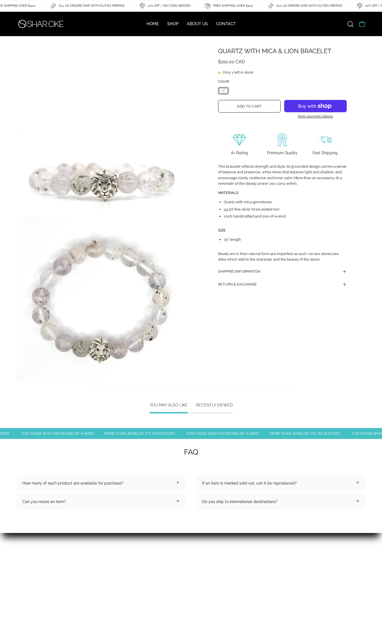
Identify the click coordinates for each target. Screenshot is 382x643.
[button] (350, 24)
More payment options (315, 116)
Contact (24, 574)
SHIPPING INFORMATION (239, 271)
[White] (223, 90)
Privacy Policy (101, 583)
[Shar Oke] (40, 24)
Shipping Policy (103, 574)
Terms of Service (104, 591)
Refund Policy (29, 583)
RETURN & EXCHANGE (237, 284)
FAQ (20, 566)
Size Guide (26, 591)
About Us (97, 566)
